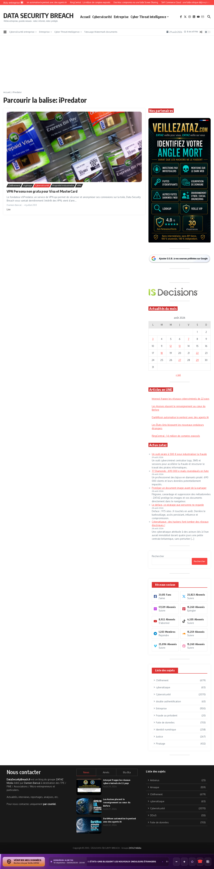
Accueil (85, 17)
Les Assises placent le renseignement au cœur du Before (116, 802)
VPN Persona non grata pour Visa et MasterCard (42, 191)
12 (171, 346)
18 (162, 353)
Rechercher (158, 556)
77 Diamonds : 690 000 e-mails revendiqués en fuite (180, 471)
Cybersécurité (102, 17)
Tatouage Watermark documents (100, 31)
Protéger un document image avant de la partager (179, 487)
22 (197, 353)
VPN (79, 185)
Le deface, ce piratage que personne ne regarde (178, 504)
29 (197, 360)
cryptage (27, 185)
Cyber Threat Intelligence (148, 17)
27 (179, 360)
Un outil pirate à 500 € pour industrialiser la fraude (179, 454)
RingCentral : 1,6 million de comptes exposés (176, 435)
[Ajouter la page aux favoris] (192, 862)
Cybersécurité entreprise (21, 31)
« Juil (178, 375)
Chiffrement (14, 185)
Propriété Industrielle (63, 185)
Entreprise (121, 17)
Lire (9, 209)
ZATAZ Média (135, 848)
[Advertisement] (107, 65)
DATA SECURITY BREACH (38, 15)
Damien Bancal (32, 782)
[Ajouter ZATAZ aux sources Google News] (207, 862)
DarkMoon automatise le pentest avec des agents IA (180, 417)
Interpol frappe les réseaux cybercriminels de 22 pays (180, 398)
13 (180, 346)
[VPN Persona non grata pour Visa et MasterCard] (74, 147)
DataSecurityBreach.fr (18, 779)
